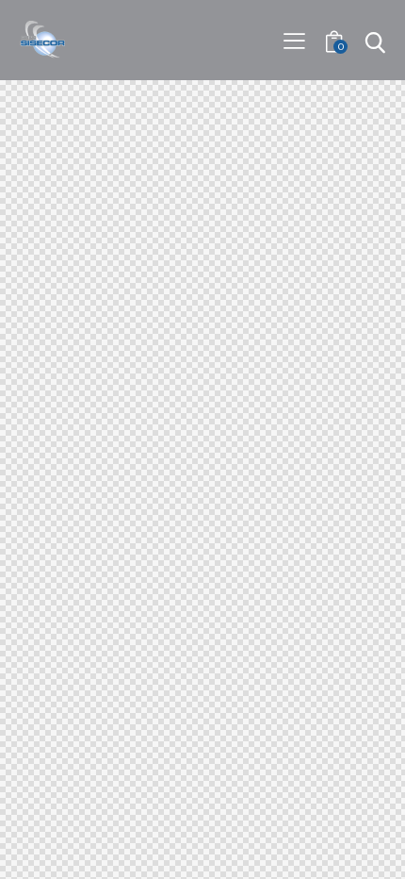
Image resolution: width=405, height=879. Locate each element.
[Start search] (374, 43)
